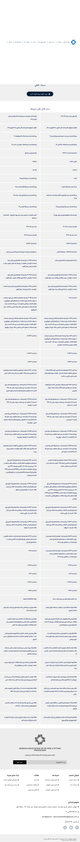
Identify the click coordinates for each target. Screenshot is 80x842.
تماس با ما (27, 42)
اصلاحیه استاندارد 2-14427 (70, 153)
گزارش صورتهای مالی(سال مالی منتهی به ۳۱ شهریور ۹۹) (22, 127)
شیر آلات (34, 161)
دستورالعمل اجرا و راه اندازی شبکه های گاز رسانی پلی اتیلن (21, 252)
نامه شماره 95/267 (31, 243)
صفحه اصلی (66, 42)
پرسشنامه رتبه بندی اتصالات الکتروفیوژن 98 (25, 136)
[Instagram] (65, 827)
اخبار (34, 42)
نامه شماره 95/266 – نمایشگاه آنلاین (67, 252)
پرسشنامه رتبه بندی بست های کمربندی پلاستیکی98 (63, 136)
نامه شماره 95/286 (71, 243)
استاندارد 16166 (33, 573)
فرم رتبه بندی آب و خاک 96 (70, 226)
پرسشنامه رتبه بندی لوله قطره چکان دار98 (26, 187)
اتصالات (74, 170)
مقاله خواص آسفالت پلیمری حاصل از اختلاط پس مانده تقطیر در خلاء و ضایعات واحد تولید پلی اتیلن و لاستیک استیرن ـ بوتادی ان (60, 651)
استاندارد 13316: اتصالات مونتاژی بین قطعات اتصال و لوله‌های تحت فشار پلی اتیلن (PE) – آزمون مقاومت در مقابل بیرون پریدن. (20, 448)
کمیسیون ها (42, 42)
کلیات (75, 178)
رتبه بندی (51, 42)
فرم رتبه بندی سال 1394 (30, 235)
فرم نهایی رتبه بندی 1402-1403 (69, 116)
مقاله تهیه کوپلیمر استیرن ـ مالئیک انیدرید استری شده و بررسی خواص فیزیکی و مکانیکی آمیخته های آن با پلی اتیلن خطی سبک (61, 665)
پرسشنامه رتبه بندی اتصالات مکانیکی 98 (66, 144)
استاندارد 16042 (73, 573)
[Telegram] (71, 827)
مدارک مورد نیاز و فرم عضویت (69, 187)
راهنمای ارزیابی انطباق (31, 153)
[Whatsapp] (77, 827)
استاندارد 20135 (32, 590)
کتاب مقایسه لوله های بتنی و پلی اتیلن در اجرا (65, 599)
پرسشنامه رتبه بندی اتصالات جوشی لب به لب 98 (24, 144)
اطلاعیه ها (18, 42)
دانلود (10, 42)
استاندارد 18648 (72, 590)
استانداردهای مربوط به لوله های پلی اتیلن (66, 260)
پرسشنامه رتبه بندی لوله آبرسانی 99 (28, 206)
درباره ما (60, 42)
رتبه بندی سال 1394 (31, 226)
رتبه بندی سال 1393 (71, 235)
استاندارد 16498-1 (32, 582)
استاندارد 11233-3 (32, 353)
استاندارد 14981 (33, 550)
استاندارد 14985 (32, 565)
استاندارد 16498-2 (72, 582)
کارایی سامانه (73, 161)
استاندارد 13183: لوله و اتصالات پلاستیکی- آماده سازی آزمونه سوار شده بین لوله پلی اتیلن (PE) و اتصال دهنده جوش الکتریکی (61, 387)
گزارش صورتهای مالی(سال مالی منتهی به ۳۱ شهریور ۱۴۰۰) (62, 127)
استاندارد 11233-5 (32, 336)
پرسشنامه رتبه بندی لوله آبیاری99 (28, 178)
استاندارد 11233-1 (32, 361)
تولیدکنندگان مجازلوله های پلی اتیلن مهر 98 (65, 215)
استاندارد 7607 (73, 298)
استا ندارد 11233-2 (72, 361)
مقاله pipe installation (30, 599)
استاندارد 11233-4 (72, 353)
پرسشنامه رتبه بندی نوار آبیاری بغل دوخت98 (25, 195)
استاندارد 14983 (72, 565)
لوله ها (35, 170)
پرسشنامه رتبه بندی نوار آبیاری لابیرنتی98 (66, 206)
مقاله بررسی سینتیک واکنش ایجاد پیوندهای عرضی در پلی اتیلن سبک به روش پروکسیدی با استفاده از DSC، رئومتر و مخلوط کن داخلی (60, 691)
